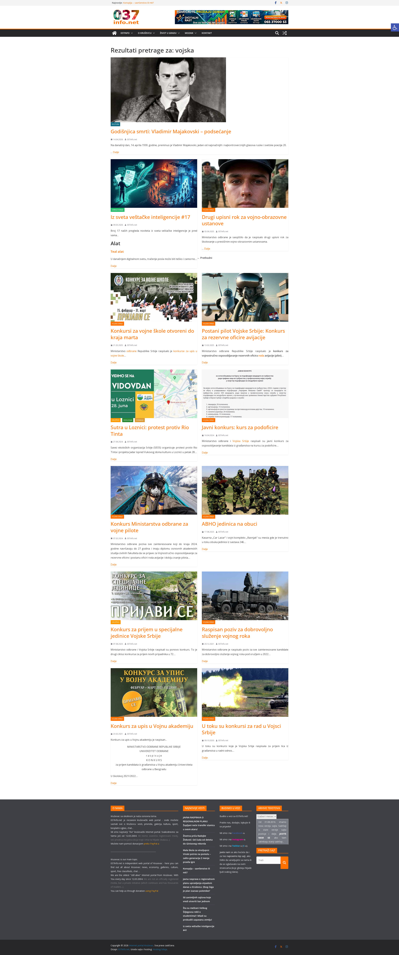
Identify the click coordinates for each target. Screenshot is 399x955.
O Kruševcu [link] (144, 32)
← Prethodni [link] (204, 258)
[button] (131, 33)
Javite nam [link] (225, 852)
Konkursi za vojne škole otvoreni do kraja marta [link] (152, 334)
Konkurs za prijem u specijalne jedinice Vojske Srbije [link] (147, 632)
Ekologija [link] (127, 420)
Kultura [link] (115, 124)
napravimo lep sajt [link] (236, 856)
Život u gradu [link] (168, 32)
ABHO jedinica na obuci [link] (229, 523)
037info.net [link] (132, 139)
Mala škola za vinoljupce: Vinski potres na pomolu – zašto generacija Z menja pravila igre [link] (152, 4)
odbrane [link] (132, 351)
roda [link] (261, 355)
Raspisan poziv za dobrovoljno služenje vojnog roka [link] (237, 632)
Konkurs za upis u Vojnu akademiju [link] (152, 726)
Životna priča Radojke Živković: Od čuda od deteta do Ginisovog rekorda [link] (198, 839)
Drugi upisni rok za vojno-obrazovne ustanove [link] (244, 220)
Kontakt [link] (207, 32)
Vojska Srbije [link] (208, 210)
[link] (395, 27)
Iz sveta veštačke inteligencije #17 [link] (150, 217)
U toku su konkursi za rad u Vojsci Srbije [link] (241, 729)
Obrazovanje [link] (117, 210)
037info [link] (125, 32)
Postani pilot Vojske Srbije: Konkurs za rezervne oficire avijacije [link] (243, 334)
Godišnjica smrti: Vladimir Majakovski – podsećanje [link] (171, 131)
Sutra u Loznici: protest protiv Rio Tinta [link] (150, 430)
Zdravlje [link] (140, 420)
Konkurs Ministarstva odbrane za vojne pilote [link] (149, 527)
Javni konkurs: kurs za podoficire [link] (240, 427)
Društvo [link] (115, 420)
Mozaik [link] (189, 32)
